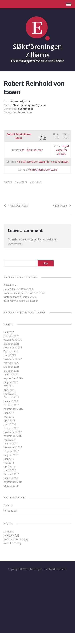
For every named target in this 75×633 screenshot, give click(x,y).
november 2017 (13, 432)
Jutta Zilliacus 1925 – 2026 (18, 289)
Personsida (24, 112)
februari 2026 (11, 336)
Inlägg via (11, 535)
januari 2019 (11, 401)
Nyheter (8, 505)
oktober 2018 (11, 405)
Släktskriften (10, 285)
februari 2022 (11, 363)
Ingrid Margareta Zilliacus (62, 149)
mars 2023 (10, 355)
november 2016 (13, 447)
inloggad (32, 239)
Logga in (8, 531)
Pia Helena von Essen (57, 161)
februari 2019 (11, 397)
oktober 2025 (11, 343)
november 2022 (13, 359)
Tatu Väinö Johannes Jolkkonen (21, 300)
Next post (59, 205)
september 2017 (13, 436)
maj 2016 (9, 462)
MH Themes (59, 569)
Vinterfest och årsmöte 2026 (20, 297)
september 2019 (13, 378)
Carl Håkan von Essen (31, 150)
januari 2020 (11, 374)
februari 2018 (11, 428)
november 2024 (13, 347)
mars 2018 (10, 424)
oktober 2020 (11, 370)
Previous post (18, 205)
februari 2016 (11, 474)
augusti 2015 (11, 485)
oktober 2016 (11, 451)
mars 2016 (10, 470)
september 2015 (13, 482)
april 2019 (9, 390)
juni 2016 (9, 459)
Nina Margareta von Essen (31, 161)
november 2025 (13, 340)
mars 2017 (10, 439)
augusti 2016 (11, 455)
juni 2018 (9, 413)
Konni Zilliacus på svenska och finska (24, 293)
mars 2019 (10, 393)
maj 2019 (9, 386)
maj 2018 (9, 416)
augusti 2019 (11, 382)
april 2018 (9, 420)
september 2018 (13, 409)
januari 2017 (11, 443)
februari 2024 (11, 351)
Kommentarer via (16, 539)
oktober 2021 (11, 366)
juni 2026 (9, 332)
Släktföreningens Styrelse (29, 105)
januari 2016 (11, 478)
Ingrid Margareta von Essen (42, 169)
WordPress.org (12, 543)
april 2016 (9, 466)
